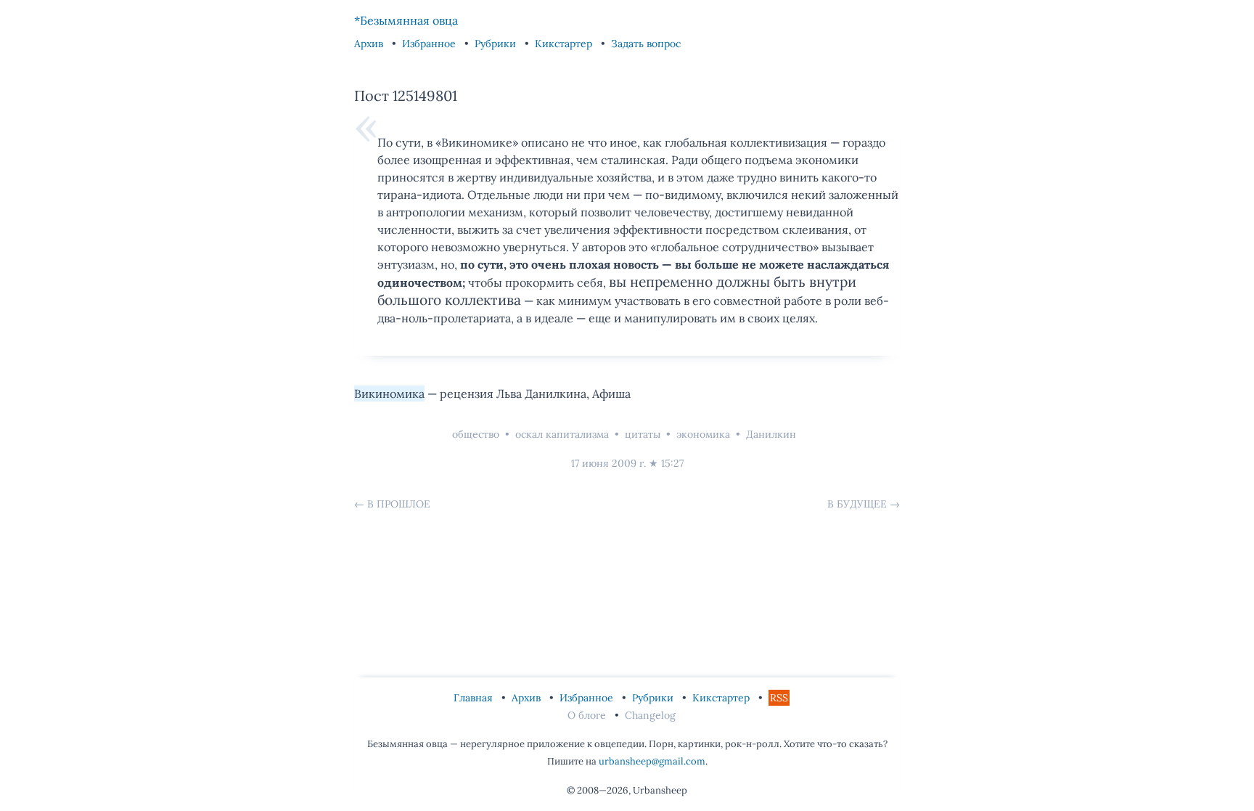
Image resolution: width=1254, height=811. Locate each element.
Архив (370, 43)
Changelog (650, 715)
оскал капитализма (562, 434)
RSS (779, 697)
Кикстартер (565, 43)
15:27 (672, 463)
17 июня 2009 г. (608, 463)
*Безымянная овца (406, 20)
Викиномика (389, 393)
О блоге (588, 715)
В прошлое (398, 503)
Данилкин (771, 434)
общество (475, 434)
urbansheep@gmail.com (652, 761)
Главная (475, 697)
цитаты (642, 434)
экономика (703, 434)
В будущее (857, 503)
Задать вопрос (646, 43)
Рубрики (497, 43)
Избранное (430, 43)
